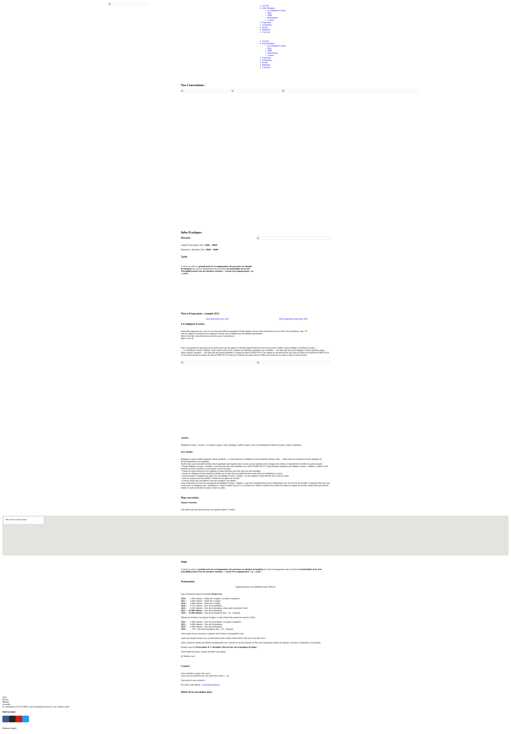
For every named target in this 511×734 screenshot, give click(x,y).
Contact (270, 20)
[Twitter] (25, 719)
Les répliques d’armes (276, 10)
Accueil (265, 6)
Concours (266, 32)
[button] (383, 36)
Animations (267, 25)
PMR (269, 15)
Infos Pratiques (268, 8)
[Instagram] (12, 719)
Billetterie (266, 29)
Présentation (272, 17)
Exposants (266, 22)
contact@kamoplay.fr (211, 685)
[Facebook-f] (5, 719)
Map (269, 13)
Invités (265, 27)
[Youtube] (19, 719)
